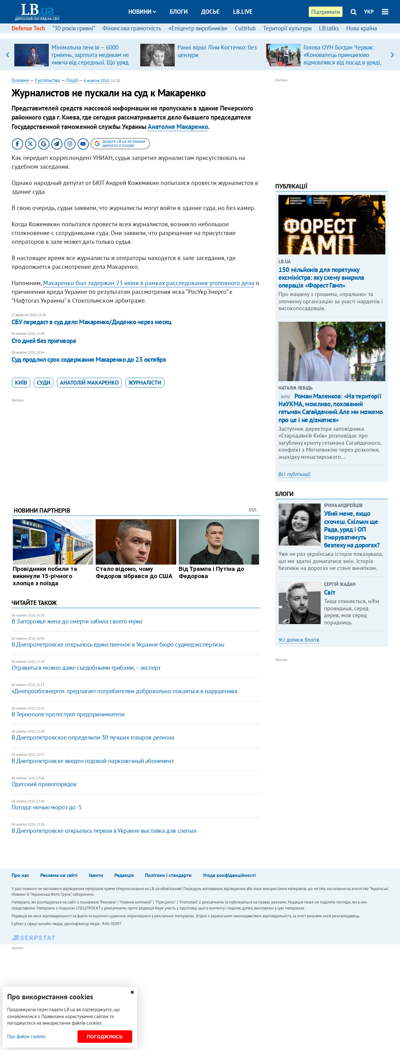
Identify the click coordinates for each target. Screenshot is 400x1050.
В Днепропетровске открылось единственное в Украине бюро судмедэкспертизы (118, 644)
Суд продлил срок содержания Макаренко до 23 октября (89, 359)
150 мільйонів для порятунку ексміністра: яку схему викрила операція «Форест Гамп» (321, 277)
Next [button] (392, 54)
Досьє (210, 11)
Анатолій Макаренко (89, 382)
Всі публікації (294, 474)
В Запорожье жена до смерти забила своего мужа (77, 621)
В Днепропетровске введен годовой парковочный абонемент (93, 761)
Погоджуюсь (105, 1036)
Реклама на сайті (59, 875)
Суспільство (47, 80)
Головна (20, 80)
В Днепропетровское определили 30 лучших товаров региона (93, 737)
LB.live (242, 11)
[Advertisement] (136, 448)
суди (43, 382)
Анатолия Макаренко (178, 126)
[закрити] (132, 992)
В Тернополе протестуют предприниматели (68, 714)
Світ (329, 592)
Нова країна (361, 28)
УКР (369, 11)
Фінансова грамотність (131, 28)
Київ (21, 382)
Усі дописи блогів (298, 639)
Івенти (96, 875)
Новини (140, 11)
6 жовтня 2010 (96, 80)
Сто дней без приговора (44, 340)
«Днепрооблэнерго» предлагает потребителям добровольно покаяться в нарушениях (125, 691)
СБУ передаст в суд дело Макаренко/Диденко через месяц (92, 322)
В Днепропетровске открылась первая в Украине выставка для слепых (104, 831)
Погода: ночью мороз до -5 (47, 807)
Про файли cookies (26, 1036)
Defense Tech (28, 28)
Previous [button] (8, 54)
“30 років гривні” (73, 28)
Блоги (179, 11)
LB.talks (329, 28)
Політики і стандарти (168, 875)
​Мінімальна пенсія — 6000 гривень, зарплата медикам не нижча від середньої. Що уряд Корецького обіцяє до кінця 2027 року (90, 62)
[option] (75, 54)
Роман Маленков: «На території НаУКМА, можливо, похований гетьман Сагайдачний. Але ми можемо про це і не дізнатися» (330, 408)
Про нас (20, 875)
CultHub (245, 28)
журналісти (144, 382)
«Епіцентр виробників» (198, 28)
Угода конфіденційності (229, 875)
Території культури (287, 28)
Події (72, 80)
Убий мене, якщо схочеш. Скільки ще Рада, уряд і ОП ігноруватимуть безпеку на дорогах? (352, 529)
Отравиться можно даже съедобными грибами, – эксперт (86, 667)
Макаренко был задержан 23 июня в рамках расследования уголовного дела (148, 283)
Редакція (124, 875)
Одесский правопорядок (44, 784)
